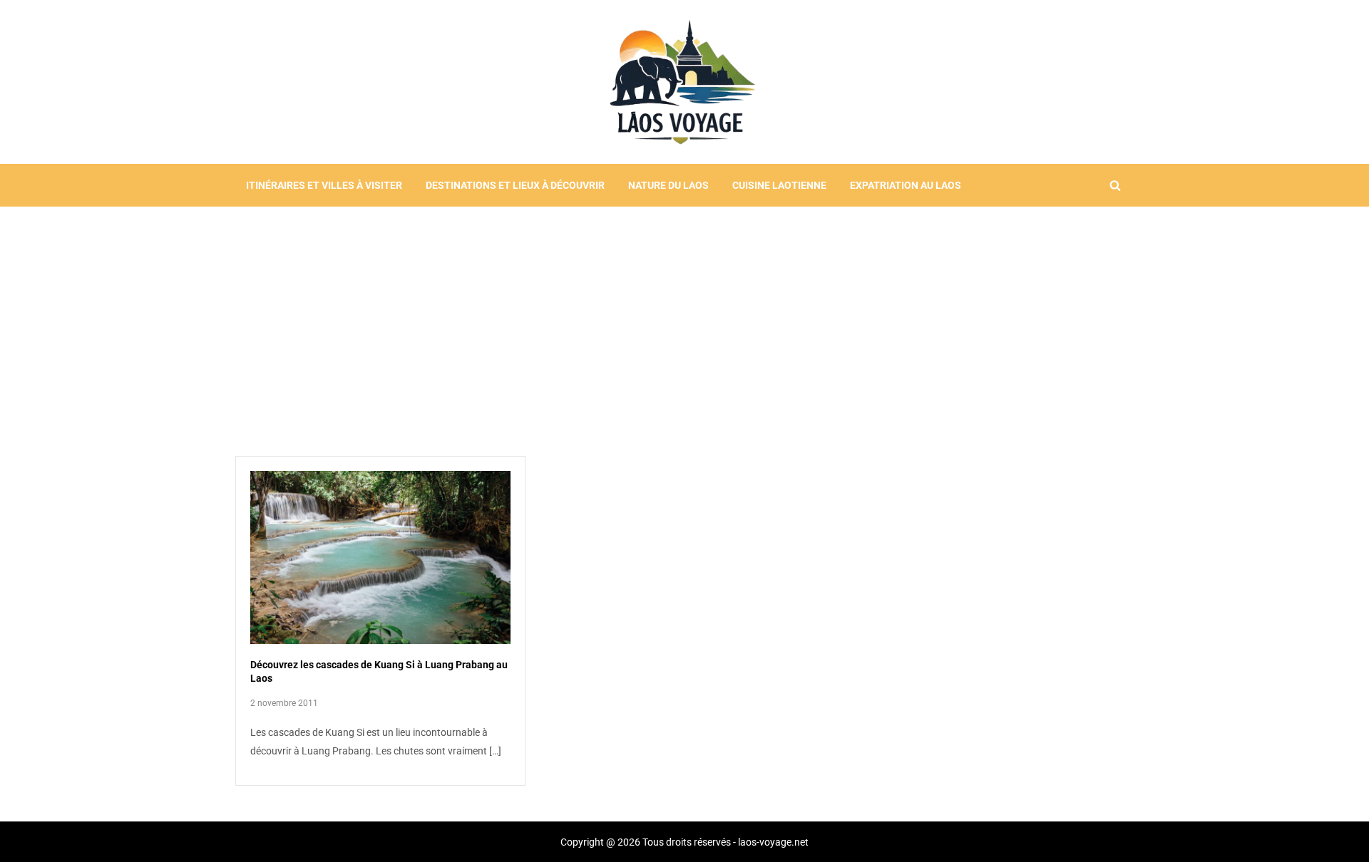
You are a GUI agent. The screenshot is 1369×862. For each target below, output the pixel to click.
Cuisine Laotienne (779, 185)
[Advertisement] (684, 313)
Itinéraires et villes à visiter (324, 185)
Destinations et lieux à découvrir (515, 185)
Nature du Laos (668, 185)
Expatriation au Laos (905, 185)
